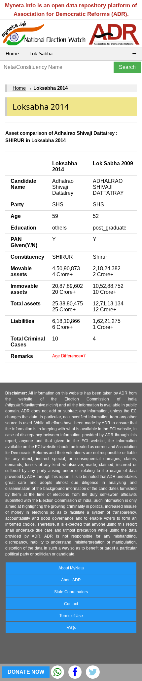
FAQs (71, 627)
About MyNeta (71, 568)
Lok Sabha (41, 53)
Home (12, 53)
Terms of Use (71, 615)
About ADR (71, 580)
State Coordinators (71, 592)
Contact (71, 604)
